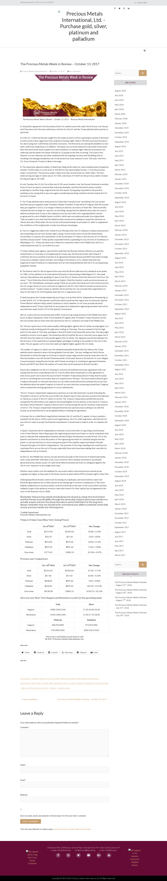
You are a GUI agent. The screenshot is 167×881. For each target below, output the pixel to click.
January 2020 (121, 457)
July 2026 (119, 95)
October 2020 (121, 416)
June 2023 (119, 267)
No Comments (74, 71)
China (45, 683)
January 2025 (121, 179)
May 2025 (119, 160)
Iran (51, 683)
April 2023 (119, 276)
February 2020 (121, 453)
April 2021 (119, 388)
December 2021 (122, 351)
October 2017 (121, 522)
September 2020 (122, 420)
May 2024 (119, 216)
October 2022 (121, 304)
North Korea (76, 683)
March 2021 (120, 392)
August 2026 (120, 90)
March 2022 (120, 337)
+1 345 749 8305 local (107, 850)
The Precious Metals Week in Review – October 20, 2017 (83, 699)
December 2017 (122, 513)
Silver (56, 678)
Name (23, 765)
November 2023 (122, 244)
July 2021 (119, 374)
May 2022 (119, 327)
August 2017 (120, 532)
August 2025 (120, 146)
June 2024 (119, 211)
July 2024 (119, 207)
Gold (49, 678)
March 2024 (120, 225)
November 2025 (122, 132)
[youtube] (88, 855)
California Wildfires (30, 683)
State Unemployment (37, 688)
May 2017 (119, 546)
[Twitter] (78, 855)
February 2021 (121, 397)
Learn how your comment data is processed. (72, 829)
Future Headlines (28, 699)
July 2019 (119, 485)
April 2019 (119, 499)
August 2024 (120, 202)
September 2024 (122, 197)
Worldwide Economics (87, 678)
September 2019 (122, 476)
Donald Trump (39, 678)
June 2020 (119, 434)
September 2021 (122, 365)
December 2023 (122, 239)
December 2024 (122, 183)
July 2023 (119, 262)
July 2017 (119, 536)
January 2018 (121, 508)
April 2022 (119, 332)
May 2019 (119, 495)
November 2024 (122, 188)
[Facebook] (58, 855)
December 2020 (122, 406)
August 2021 (120, 369)
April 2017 (119, 550)
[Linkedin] (109, 855)
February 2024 (121, 230)
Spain (23, 688)
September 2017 (122, 527)
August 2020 (120, 425)
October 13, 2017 (58, 71)
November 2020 (122, 411)
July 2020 (119, 430)
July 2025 (119, 151)
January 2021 (121, 402)
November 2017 (122, 518)
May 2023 (119, 272)
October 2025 (121, 137)
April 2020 (119, 443)
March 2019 (120, 504)
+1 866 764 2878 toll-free (61, 850)
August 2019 (120, 481)
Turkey (52, 688)
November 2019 (122, 467)
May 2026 (119, 104)
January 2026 (121, 123)
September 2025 (122, 142)
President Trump (92, 683)
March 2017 (120, 555)
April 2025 (119, 165)
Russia (105, 683)
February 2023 (121, 286)
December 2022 (122, 295)
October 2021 (121, 360)
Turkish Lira (63, 688)
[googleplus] (99, 855)
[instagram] (68, 855)
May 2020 (119, 439)
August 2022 (120, 313)
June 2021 (119, 378)
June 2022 (119, 323)
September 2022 (122, 309)
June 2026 (119, 100)
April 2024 (119, 221)
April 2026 (119, 109)
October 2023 (121, 248)
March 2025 (120, 170)
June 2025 (119, 156)
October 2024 (121, 193)
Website (24, 795)
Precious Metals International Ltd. (40, 48)
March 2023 (120, 281)
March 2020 (120, 448)
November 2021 (122, 355)
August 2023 (120, 258)
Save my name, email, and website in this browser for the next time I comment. (53, 816)
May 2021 (119, 383)
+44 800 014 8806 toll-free (85, 850)
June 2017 (119, 541)
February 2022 (121, 341)
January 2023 (121, 290)
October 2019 (121, 471)
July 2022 (119, 318)
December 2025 (122, 128)
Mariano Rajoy (62, 683)
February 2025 (121, 174)
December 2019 (122, 462)
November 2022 (122, 300)
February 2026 (121, 118)
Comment (25, 727)
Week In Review (67, 678)
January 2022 (121, 346)
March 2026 (120, 114)
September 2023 (122, 253)
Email (23, 780)
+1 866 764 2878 (141, 3)
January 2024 (121, 235)
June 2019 (119, 490)
